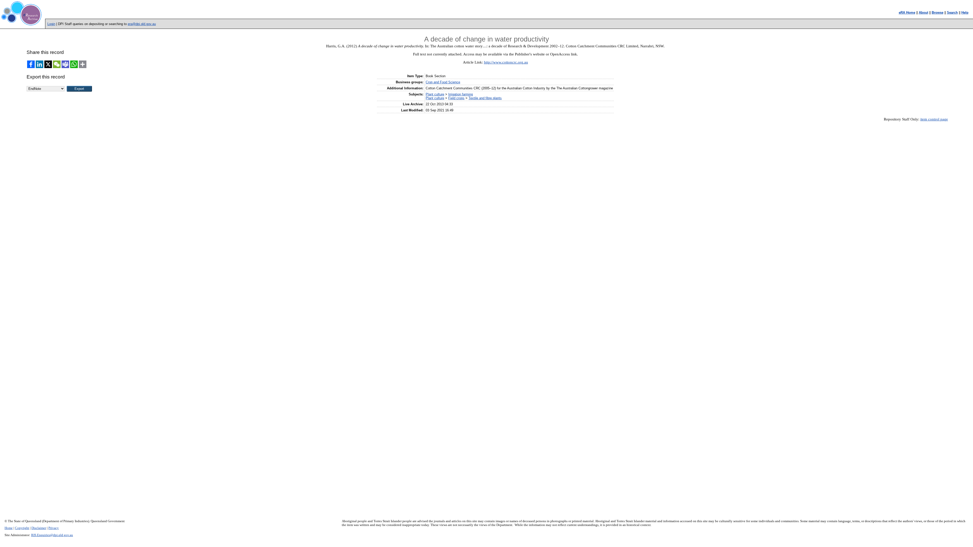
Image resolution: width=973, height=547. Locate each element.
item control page (934, 119)
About (923, 12)
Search (952, 12)
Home (9, 528)
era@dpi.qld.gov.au (142, 24)
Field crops (456, 98)
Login (51, 24)
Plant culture (435, 94)
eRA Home (907, 12)
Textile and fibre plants (485, 98)
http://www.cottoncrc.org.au (506, 62)
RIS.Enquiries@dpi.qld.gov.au (52, 535)
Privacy (53, 528)
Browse (937, 12)
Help (964, 12)
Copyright (22, 528)
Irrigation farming (460, 94)
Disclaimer (38, 528)
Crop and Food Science (443, 82)
